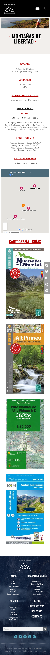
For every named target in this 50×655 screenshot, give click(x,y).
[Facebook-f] (15, 636)
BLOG (37, 601)
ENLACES (13, 601)
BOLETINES (36, 611)
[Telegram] (34, 636)
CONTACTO (36, 616)
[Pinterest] (29, 636)
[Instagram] (25, 636)
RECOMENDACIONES (37, 576)
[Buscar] (45, 629)
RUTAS (13, 576)
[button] (37, 8)
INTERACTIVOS (36, 606)
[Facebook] (47, 265)
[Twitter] (20, 636)
